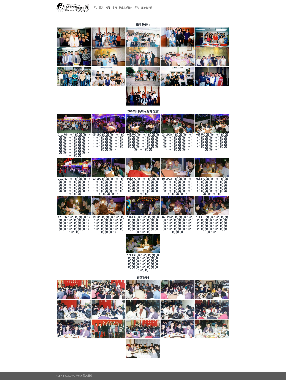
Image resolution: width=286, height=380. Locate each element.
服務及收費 (146, 7)
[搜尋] (95, 7)
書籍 (114, 7)
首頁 (101, 7)
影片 (137, 7)
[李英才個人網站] (72, 7)
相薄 (108, 7)
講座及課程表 (125, 7)
